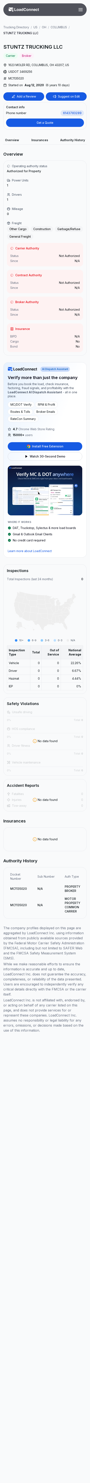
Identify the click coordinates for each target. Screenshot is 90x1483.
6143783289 (72, 113)
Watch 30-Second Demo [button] (47, 456)
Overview (12, 140)
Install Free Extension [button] (47, 446)
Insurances (39, 140)
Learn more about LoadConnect (30, 551)
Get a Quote (45, 122)
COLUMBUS (59, 27)
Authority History (72, 140)
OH (44, 27)
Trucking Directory (16, 27)
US (35, 27)
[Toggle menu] (80, 9)
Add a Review (26, 96)
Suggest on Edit (69, 96)
